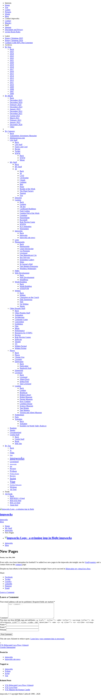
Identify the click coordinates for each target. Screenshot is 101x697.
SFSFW (23, 224)
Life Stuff (13, 140)
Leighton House (26, 404)
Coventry (18, 359)
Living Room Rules (12, 32)
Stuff (7, 25)
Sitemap (8, 27)
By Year (8, 47)
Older (12, 127)
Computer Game (21, 319)
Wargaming (24, 229)
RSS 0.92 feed (15, 500)
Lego (17, 240)
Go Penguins (25, 251)
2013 (12, 78)
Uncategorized (15, 432)
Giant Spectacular (27, 249)
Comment (4, 618)
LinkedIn (8, 584)
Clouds (22, 180)
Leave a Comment (7, 592)
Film (16, 326)
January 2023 (15, 109)
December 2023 (16, 107)
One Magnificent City (28, 255)
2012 (12, 80)
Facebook (9, 577)
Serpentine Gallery (27, 260)
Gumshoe (23, 215)
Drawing (18, 198)
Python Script (14, 474)
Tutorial (23, 193)
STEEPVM (24, 288)
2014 (12, 76)
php (11, 466)
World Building (21, 282)
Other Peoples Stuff (17, 308)
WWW (17, 153)
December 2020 (16, 125)
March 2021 (14, 118)
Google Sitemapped (7, 647)
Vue (6, 7)
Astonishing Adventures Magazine (23, 136)
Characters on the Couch (29, 297)
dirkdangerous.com (17, 138)
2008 (12, 89)
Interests (8, 3)
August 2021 (15, 116)
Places (12, 350)
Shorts (22, 306)
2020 (12, 63)
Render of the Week (27, 189)
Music (17, 328)
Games (7, 10)
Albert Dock (24, 379)
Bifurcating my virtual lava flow (78, 569)
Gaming (18, 200)
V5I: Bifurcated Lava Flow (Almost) (14, 645)
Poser (22, 187)
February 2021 (15, 120)
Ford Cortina (25, 211)
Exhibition (19, 324)
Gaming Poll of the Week (29, 213)
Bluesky (8, 23)
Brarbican (23, 393)
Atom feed (14, 505)
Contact (8, 21)
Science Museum (26, 406)
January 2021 (15, 122)
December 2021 (16, 113)
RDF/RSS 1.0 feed (17, 498)
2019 (12, 65)
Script (13, 478)
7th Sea (22, 207)
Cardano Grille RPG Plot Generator (19, 43)
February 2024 (15, 105)
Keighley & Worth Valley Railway (33, 426)
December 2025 (16, 100)
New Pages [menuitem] (9, 533)
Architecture (19, 317)
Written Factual (21, 346)
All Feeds (8, 494)
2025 (12, 51)
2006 (12, 94)
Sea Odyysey (25, 257)
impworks (19, 231)
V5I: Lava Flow (11, 687)
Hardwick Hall (25, 368)
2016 (12, 71)
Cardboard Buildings (28, 209)
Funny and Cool (21, 147)
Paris (17, 417)
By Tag (8, 446)
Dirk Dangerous (26, 300)
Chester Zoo (19, 357)
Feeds (7, 492)
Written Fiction (20, 348)
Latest (7, 36)
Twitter (17, 151)
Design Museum (26, 399)
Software (18, 339)
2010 (12, 85)
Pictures (8, 12)
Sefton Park (24, 381)
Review (18, 335)
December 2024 (16, 102)
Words (7, 14)
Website (3, 630)
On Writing (24, 304)
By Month (9, 96)
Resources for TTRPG (23, 333)
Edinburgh (19, 370)
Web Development (22, 273)
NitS (21, 302)
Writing (18, 291)
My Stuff (13, 162)
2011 (12, 82)
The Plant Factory (27, 191)
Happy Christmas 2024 (14, 40)
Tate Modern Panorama (29, 266)
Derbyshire (19, 362)
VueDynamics (90, 562)
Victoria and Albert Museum (31, 413)
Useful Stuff (14, 435)
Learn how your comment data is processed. (47, 639)
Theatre (18, 342)
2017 (12, 69)
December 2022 (16, 111)
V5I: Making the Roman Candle (17, 690)
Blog (7, 16)
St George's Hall (26, 264)
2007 (12, 91)
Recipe (17, 149)
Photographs (20, 242)
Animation (19, 315)
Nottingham (19, 415)
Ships (22, 262)
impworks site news (27, 238)
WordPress (24, 280)
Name (2, 625)
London (18, 386)
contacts (19, 564)
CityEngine (24, 178)
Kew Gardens (25, 401)
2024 (12, 54)
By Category (10, 131)
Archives (8, 45)
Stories (12, 430)
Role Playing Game (27, 222)
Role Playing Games (23, 337)
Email (7, 588)
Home (7, 5)
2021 (12, 60)
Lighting (23, 182)
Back (12, 49)
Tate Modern (25, 410)
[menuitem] (53, 526)
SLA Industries (25, 226)
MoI (21, 184)
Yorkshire (18, 419)
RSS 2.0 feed (15, 503)
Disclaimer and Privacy (14, 30)
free (11, 455)
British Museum (26, 397)
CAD (22, 175)
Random (13, 428)
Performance (20, 331)
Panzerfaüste (25, 218)
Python (13, 471)
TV (16, 344)
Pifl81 (17, 271)
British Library (25, 395)
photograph (13, 464)
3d (16, 169)
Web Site (18, 444)
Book (17, 441)
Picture (13, 468)
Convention (19, 322)
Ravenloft (23, 220)
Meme (22, 160)
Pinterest (8, 586)
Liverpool (23, 253)
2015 (12, 74)
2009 (12, 87)
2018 (12, 67)
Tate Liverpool (25, 384)
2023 (12, 56)
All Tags (13, 489)
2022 (12, 58)
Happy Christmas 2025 (14, 38)
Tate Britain (24, 408)
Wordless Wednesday (28, 269)
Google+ (8, 581)
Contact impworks (12, 18)
